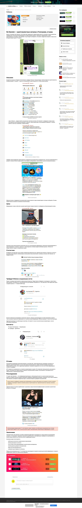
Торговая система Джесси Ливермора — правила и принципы (67, 68)
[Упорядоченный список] (23, 484)
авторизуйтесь (50, 476)
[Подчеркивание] (20, 484)
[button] (60, 6)
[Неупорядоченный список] (25, 484)
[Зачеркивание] (22, 484)
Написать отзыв (53, 28)
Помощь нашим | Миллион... (69, 90)
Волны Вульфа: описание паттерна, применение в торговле (68, 60)
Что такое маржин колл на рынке (68, 77)
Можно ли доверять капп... (69, 83)
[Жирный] (17, 484)
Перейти (52, 505)
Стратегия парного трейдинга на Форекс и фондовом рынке (68, 74)
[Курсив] (18, 484)
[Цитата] (26, 484)
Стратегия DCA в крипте (67, 63)
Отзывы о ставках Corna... (69, 116)
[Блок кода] (28, 484)
